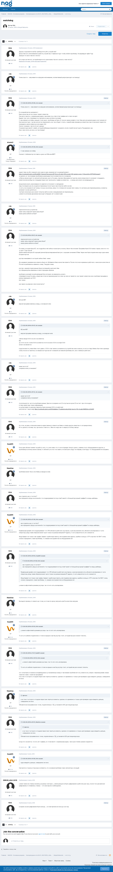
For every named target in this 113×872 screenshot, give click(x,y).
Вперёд (10, 41)
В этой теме (102, 9)
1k (11, 157)
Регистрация (106, 3)
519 (11, 795)
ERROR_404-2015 (10, 780)
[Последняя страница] (15, 41)
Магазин (5, 9)
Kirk (14, 25)
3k (11, 89)
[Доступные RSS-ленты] (110, 855)
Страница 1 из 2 (23, 41)
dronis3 (10, 142)
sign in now (41, 834)
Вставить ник (22, 66)
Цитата (34, 66)
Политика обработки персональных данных (98, 865)
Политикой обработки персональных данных (64, 870)
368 (11, 63)
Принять (105, 869)
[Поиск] (110, 9)
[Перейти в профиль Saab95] (10, 450)
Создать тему (91, 33)
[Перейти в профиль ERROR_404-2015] (10, 786)
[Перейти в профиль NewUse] (10, 474)
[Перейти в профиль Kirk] (5, 26)
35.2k (11, 459)
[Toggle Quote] (21, 103)
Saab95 (10, 444)
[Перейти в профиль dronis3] (10, 149)
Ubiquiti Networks (23, 27)
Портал (13, 9)
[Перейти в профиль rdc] (10, 80)
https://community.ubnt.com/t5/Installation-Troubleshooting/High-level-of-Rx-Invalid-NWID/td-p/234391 (64, 409)
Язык (44, 860)
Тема (50, 860)
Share (92, 26)
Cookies (68, 860)
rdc (10, 74)
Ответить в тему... (18, 841)
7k (11, 483)
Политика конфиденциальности (102, 862)
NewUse (10, 468)
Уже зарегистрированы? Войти (88, 3)
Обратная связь (59, 860)
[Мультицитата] (29, 67)
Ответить (105, 33)
